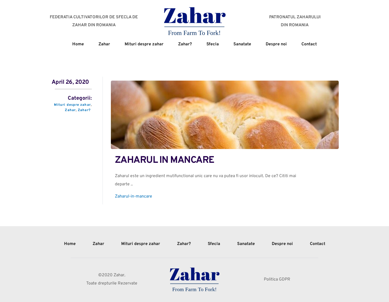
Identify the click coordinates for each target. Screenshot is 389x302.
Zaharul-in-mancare (133, 196)
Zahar (70, 110)
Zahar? (84, 110)
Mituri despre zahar (72, 105)
